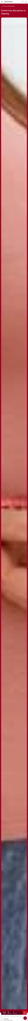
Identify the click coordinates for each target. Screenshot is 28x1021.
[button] (9, 1013)
